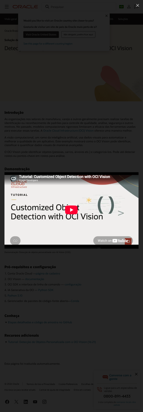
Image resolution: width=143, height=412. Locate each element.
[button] (137, 5)
